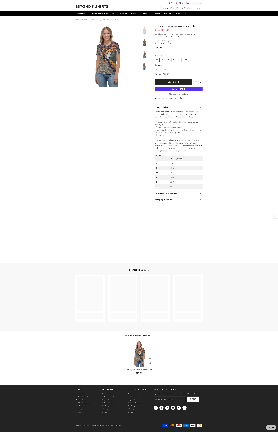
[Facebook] (156, 408)
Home (76, 20)
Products (85, 20)
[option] (106, 56)
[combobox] (192, 3)
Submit (193, 399)
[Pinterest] (167, 408)
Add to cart (173, 82)
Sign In (200, 8)
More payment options (178, 94)
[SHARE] (201, 82)
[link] (90, 314)
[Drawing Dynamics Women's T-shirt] (139, 353)
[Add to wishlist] (196, 82)
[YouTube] (179, 408)
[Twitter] (184, 408)
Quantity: (159, 65)
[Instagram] (161, 408)
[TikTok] (173, 408)
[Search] (194, 3)
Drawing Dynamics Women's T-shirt (139, 370)
